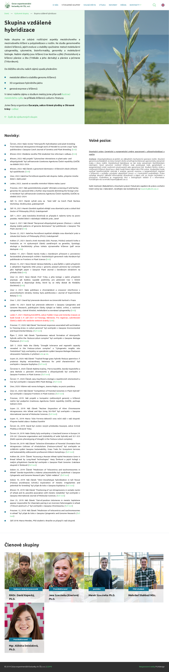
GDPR (49, 667)
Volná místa (90, 5)
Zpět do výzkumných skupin (22, 117)
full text (37, 331)
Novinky (113, 5)
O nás (55, 5)
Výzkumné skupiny (71, 5)
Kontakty (135, 5)
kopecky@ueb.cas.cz (149, 189)
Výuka (102, 5)
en (163, 5)
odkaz (15, 109)
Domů (6, 14)
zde (20, 249)
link (74, 149)
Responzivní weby (147, 667)
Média (123, 5)
